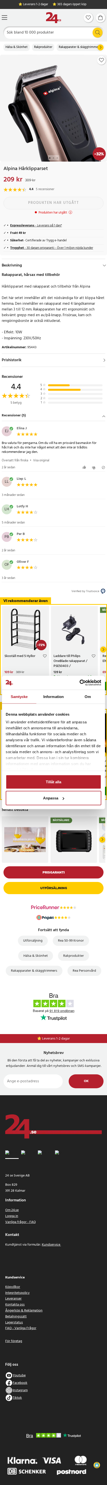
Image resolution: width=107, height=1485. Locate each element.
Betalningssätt (16, 1316)
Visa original (41, 460)
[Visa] (104, 360)
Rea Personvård (84, 971)
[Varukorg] (100, 17)
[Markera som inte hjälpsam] (94, 467)
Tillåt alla (53, 782)
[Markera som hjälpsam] (85, 467)
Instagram (20, 1390)
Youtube (19, 1375)
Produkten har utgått (53, 203)
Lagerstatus (14, 1322)
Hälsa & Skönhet (16, 47)
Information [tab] (53, 696)
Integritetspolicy (17, 1293)
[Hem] (53, 17)
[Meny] (4, 17)
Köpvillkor (12, 1287)
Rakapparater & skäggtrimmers (79, 47)
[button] (53, 416)
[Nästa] (101, 47)
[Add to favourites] (101, 60)
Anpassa (50, 798)
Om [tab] (88, 696)
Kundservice (51, 1245)
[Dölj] (104, 265)
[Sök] (98, 33)
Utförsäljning (53, 888)
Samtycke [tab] (19, 696)
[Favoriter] (88, 17)
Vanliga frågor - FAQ (20, 1222)
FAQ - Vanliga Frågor (20, 1328)
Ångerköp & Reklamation (24, 1310)
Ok (86, 1081)
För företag (13, 1341)
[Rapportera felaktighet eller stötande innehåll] (103, 467)
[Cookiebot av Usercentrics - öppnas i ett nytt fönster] (79, 683)
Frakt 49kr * (56, 1039)
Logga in (11, 1216)
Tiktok (17, 1398)
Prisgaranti (54, 872)
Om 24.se (12, 1210)
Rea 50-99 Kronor (71, 941)
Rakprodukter (43, 47)
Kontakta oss (15, 1305)
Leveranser (13, 1299)
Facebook (20, 1383)
